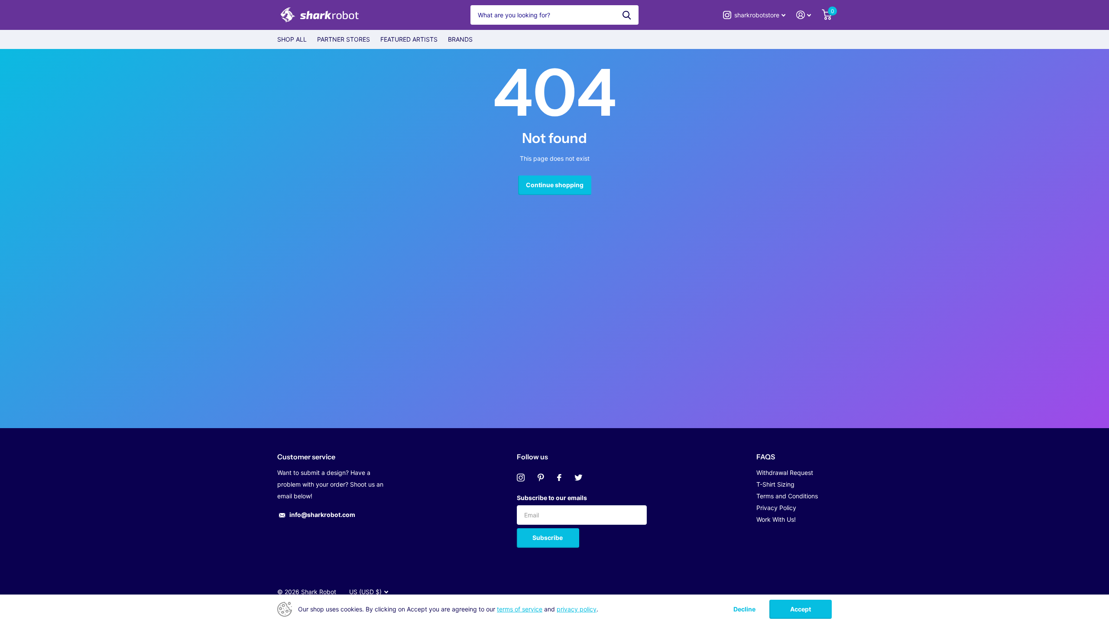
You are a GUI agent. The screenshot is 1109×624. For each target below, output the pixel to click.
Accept (800, 609)
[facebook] (559, 477)
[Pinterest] (541, 477)
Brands (460, 39)
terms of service (519, 609)
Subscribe (548, 537)
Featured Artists (409, 39)
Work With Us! (776, 519)
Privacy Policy (776, 507)
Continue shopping (555, 184)
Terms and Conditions (787, 496)
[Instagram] (521, 477)
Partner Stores (343, 39)
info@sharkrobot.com (322, 514)
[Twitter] (578, 477)
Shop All (292, 39)
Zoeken (627, 15)
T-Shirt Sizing (775, 484)
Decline (744, 609)
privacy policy (577, 609)
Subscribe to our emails (552, 497)
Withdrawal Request (784, 472)
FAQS (765, 456)
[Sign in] (803, 15)
